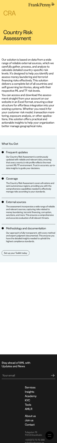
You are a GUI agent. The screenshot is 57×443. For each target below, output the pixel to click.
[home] (40, 4)
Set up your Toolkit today (15, 253)
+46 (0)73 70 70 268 (35, 439)
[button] (49, 435)
